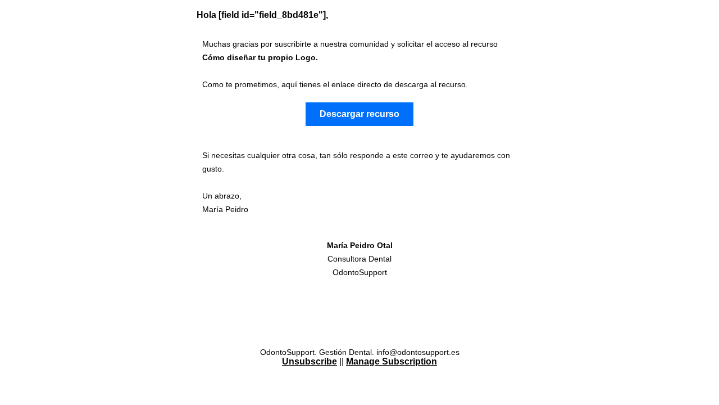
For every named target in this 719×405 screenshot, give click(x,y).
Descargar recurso (359, 114)
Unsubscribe (309, 361)
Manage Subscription (391, 361)
